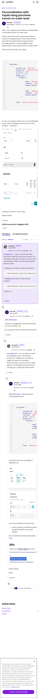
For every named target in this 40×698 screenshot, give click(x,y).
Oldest (10, 240)
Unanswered (20, 611)
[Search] (33, 2)
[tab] (6, 234)
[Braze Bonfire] (9, 2)
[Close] (34, 661)
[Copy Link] (8, 27)
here (10, 538)
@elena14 (9, 254)
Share (5, 221)
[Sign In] (37, 2)
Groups (4, 614)
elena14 (9, 22)
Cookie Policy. (15, 687)
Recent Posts (6, 608)
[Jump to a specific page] (36, 239)
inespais (11, 246)
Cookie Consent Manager (18, 692)
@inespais (13, 320)
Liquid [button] (5, 228)
